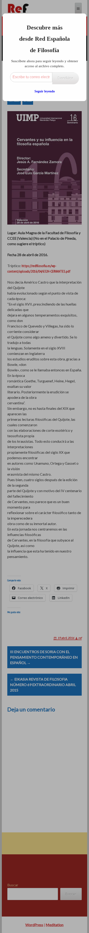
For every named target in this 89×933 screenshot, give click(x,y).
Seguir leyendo (44, 91)
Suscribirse (65, 78)
